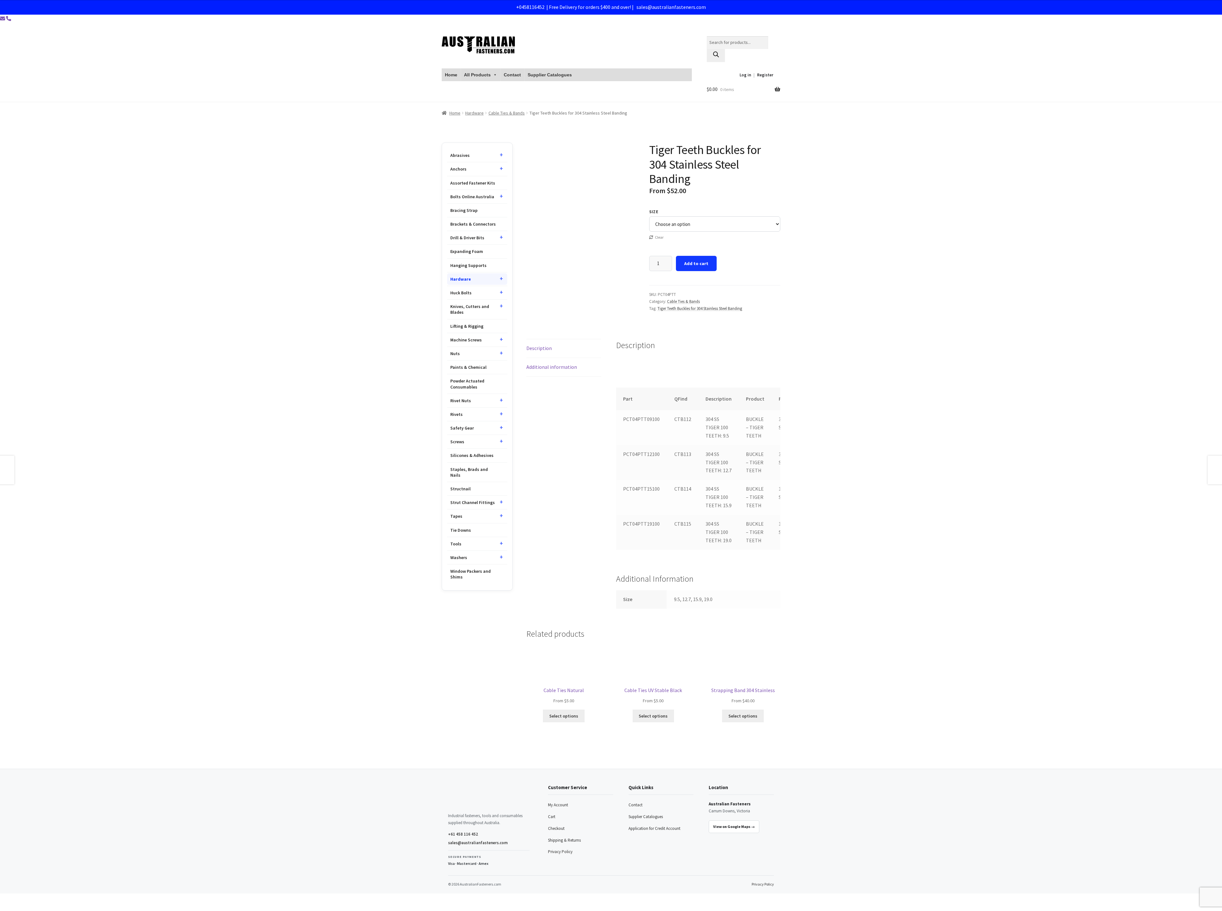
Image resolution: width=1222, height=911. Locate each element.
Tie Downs (460, 530)
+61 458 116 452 (463, 834)
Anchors (458, 169)
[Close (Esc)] (53, 899)
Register (765, 75)
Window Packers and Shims (470, 574)
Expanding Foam (466, 251)
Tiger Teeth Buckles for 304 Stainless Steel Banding (699, 308)
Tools (455, 544)
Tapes (456, 516)
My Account (558, 805)
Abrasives (460, 155)
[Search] (716, 55)
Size (653, 211)
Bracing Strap (464, 210)
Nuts (455, 353)
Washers (458, 557)
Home (451, 74)
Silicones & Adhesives (472, 455)
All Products (477, 74)
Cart (551, 816)
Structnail (460, 489)
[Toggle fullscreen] (22, 899)
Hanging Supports (468, 265)
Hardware (474, 113)
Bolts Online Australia (472, 197)
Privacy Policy (560, 851)
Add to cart (696, 263)
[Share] (38, 899)
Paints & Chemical (468, 367)
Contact (512, 74)
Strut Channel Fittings (472, 502)
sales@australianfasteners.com (671, 7)
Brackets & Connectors (473, 224)
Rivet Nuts (460, 400)
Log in (745, 75)
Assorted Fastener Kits (472, 183)
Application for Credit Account (654, 828)
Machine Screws (466, 340)
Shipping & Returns (564, 840)
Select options (563, 716)
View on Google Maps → (734, 826)
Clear (659, 237)
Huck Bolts (461, 293)
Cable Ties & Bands (506, 113)
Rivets (456, 414)
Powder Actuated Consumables (467, 383)
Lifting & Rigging (466, 326)
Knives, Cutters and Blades (469, 309)
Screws (457, 442)
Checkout (556, 828)
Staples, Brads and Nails (469, 472)
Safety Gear (462, 428)
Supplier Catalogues (550, 74)
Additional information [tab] (551, 367)
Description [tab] (539, 348)
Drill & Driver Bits (467, 238)
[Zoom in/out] (7, 899)
